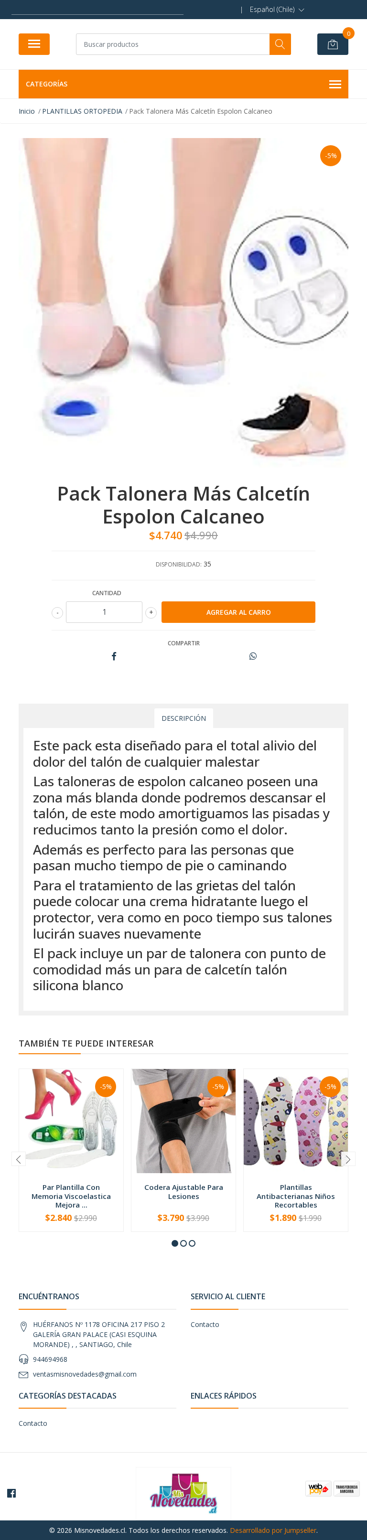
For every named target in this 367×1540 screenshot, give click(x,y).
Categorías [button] (46, 83)
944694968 (50, 1359)
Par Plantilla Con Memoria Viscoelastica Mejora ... (71, 1195)
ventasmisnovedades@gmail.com (85, 1374)
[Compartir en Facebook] (114, 656)
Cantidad (106, 593)
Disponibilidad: (179, 564)
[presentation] (18, 1159)
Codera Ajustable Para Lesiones (183, 1191)
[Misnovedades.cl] (183, 1492)
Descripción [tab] (184, 718)
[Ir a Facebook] (11, 1493)
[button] (277, 9)
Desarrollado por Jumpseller (273, 1530)
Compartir (184, 643)
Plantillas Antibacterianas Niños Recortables (296, 1195)
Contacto (205, 1324)
